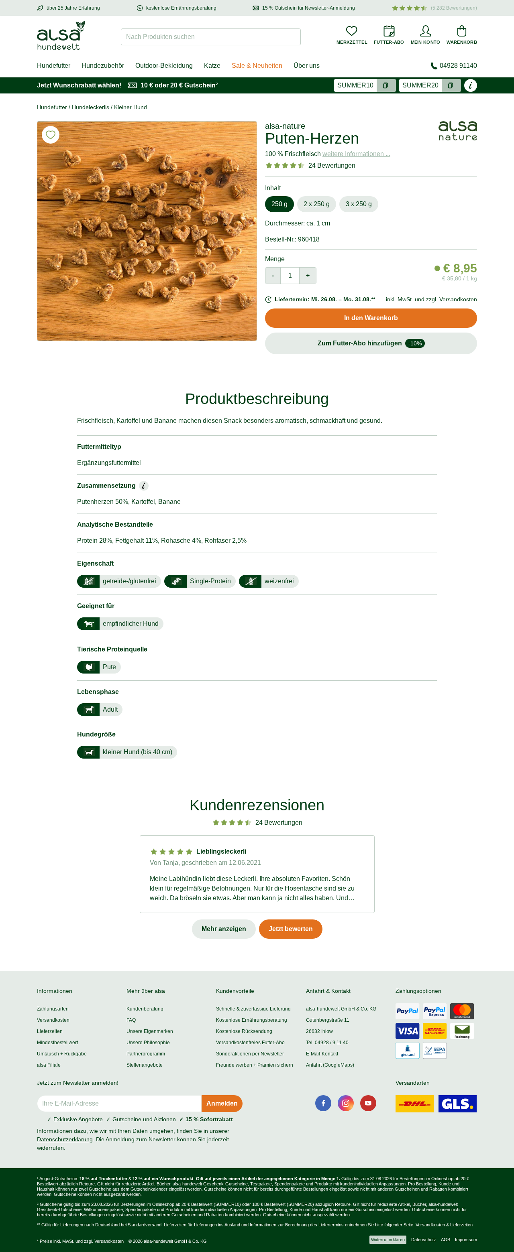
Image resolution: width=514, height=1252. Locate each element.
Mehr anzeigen (224, 928)
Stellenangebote (144, 1065)
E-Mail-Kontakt (322, 1054)
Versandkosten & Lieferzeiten (444, 1224)
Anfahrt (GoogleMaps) (330, 1065)
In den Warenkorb (371, 318)
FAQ (131, 1020)
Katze (212, 65)
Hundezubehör (103, 65)
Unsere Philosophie (148, 1042)
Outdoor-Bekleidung (164, 65)
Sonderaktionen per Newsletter (250, 1054)
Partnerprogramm (145, 1054)
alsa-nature (285, 126)
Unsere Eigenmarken (149, 1031)
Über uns (307, 65)
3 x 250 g (359, 204)
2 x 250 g (317, 204)
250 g (279, 204)
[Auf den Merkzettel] (50, 135)
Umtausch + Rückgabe (62, 1054)
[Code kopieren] (386, 85)
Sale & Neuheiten (257, 65)
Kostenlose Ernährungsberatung (251, 1020)
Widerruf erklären (388, 1239)
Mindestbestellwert (57, 1042)
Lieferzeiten (50, 1031)
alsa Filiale (49, 1065)
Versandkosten (53, 1020)
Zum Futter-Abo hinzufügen (370, 343)
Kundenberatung (144, 1009)
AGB (445, 1239)
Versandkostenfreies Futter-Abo (250, 1042)
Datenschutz (423, 1239)
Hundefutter (53, 65)
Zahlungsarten (53, 1009)
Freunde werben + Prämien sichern (254, 1065)
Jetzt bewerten (291, 928)
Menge (275, 259)
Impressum (466, 1239)
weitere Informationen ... (356, 153)
